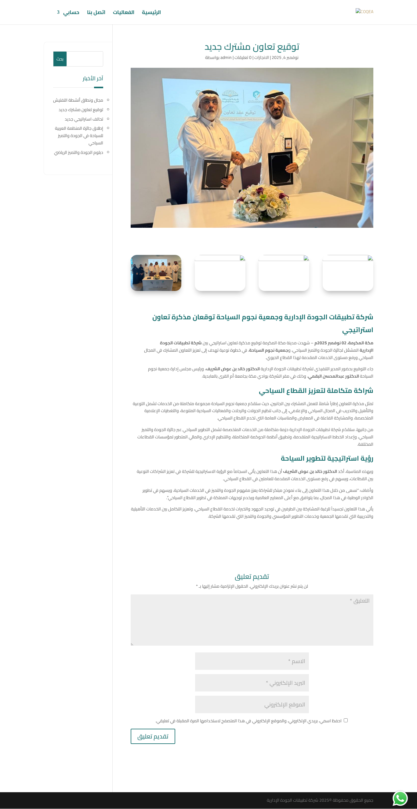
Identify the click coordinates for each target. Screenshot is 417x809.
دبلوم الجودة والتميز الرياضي (78, 152)
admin (226, 57)
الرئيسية (151, 13)
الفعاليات (123, 13)
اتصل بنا (96, 13)
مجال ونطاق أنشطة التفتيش (78, 100)
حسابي (71, 13)
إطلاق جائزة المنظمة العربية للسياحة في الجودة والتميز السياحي (79, 135)
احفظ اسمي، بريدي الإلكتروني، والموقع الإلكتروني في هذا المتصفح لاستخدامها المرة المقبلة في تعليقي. (248, 721)
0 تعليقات (243, 57)
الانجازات (261, 57)
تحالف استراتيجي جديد (84, 119)
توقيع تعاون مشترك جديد (81, 110)
